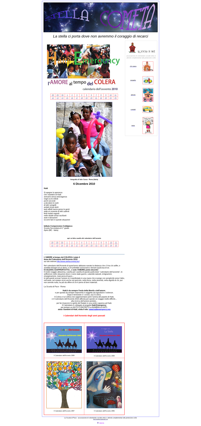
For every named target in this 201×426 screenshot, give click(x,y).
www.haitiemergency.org (100, 309)
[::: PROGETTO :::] (148, 84)
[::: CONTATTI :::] (148, 112)
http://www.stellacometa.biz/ (68, 261)
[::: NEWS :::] (148, 133)
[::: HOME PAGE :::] (146, 52)
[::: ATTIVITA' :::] (148, 101)
